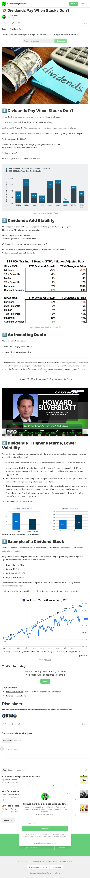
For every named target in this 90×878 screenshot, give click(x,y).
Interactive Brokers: (14, 691)
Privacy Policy (62, 836)
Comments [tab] (7, 741)
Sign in (84, 4)
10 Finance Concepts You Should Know (21, 776)
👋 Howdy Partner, (9, 779)
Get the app (56, 867)
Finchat (48, 659)
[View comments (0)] (13, 23)
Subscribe (73, 4)
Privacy (48, 861)
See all (6, 820)
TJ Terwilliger (13, 15)
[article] (45, 781)
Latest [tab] (10, 770)
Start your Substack (39, 867)
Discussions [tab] (19, 770)
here (70, 709)
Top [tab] (4, 770)
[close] (67, 794)
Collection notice (65, 861)
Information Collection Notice (44, 836)
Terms (54, 861)
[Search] (85, 770)
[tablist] (12, 741)
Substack (33, 873)
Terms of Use (56, 834)
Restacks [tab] (17, 741)
